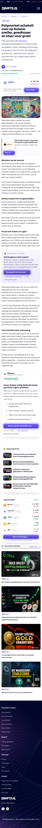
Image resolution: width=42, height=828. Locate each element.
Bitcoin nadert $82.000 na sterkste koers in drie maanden (26, 463)
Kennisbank (5, 771)
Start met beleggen (21, 537)
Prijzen (3, 759)
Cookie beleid (6, 788)
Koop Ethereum (7, 716)
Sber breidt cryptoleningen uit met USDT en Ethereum (20, 582)
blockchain (21, 41)
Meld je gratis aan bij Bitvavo (21, 426)
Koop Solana (31, 90)
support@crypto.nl (8, 803)
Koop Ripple (5, 720)
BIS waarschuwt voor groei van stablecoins (16, 692)
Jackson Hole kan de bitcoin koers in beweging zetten (24, 455)
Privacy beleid (6, 785)
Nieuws (14, 16)
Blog (3, 767)
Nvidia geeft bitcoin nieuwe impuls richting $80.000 (24, 478)
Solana (23, 16)
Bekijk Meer (33, 546)
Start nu (9, 153)
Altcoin (6, 21)
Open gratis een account (17, 272)
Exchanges (5, 745)
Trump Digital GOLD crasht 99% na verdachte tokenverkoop (17, 656)
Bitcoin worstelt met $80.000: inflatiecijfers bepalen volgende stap (25, 486)
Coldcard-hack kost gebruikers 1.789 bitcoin (23, 470)
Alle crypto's (5, 749)
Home (4, 16)
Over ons (4, 792)
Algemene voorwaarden (9, 781)
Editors (13, 67)
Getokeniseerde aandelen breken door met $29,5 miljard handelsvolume (19, 618)
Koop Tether (5, 728)
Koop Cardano (6, 724)
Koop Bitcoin (6, 712)
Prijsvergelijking (7, 742)
